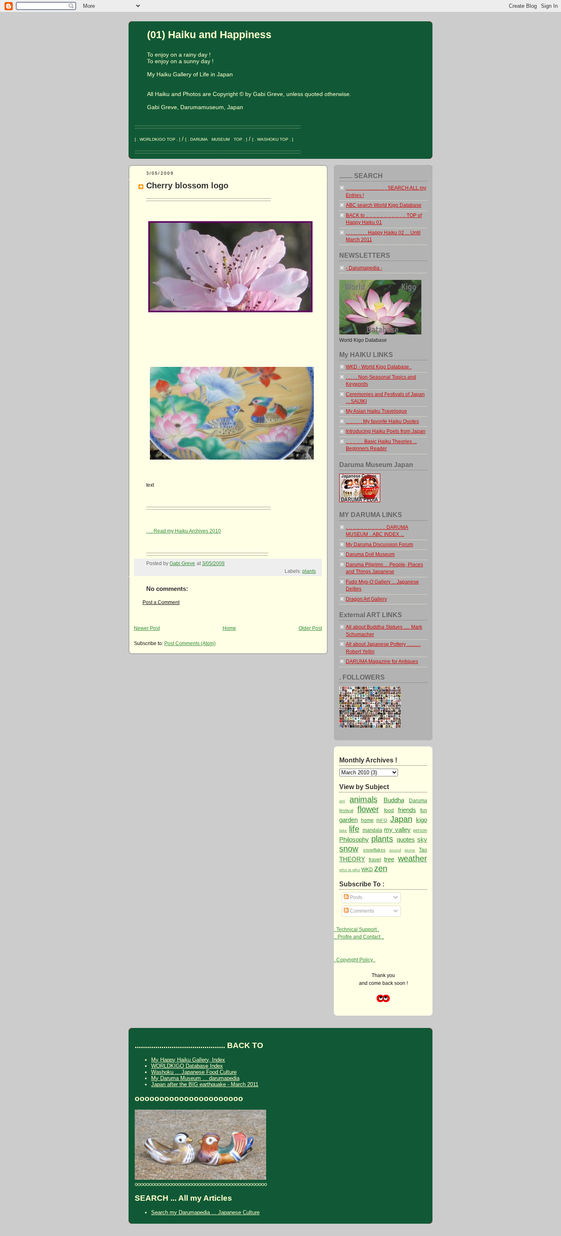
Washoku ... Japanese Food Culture (194, 1072)
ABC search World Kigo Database (383, 205)
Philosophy (354, 839)
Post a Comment (161, 602)
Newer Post (147, 628)
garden (348, 819)
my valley (397, 829)
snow (348, 848)
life (354, 828)
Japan (401, 819)
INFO (381, 820)
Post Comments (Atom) (190, 643)
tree (389, 859)
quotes (406, 839)
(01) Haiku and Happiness (209, 34)
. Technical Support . (356, 929)
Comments (361, 911)
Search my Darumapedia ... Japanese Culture (205, 1212)
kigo (421, 819)
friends (407, 809)
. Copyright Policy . (354, 960)
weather (412, 858)
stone (410, 850)
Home (229, 628)
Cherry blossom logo (187, 185)
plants (309, 571)
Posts (355, 897)
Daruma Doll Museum (370, 554)
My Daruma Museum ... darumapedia (195, 1078)
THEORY (352, 859)
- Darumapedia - (364, 268)
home (367, 820)
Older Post (310, 628)
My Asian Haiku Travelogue (376, 411)
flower (368, 809)
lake (343, 830)
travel (375, 860)
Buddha (394, 800)
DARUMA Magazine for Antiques (382, 661)
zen (380, 868)
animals (363, 799)
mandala (372, 830)
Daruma (418, 800)
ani (342, 801)
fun (423, 810)
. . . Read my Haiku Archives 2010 (183, 531)
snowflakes (374, 849)
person (420, 830)
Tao (423, 850)
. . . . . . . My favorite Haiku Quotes (382, 421)
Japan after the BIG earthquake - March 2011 (204, 1084)
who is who (349, 869)
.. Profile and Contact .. (359, 937)
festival (346, 810)
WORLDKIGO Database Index (187, 1066)
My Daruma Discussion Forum (379, 544)
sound (395, 850)
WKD (367, 869)
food (389, 810)
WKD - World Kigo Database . (379, 367)
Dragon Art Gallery (366, 599)
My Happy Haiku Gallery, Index (188, 1060)
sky (422, 839)
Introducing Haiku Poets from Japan (385, 431)
